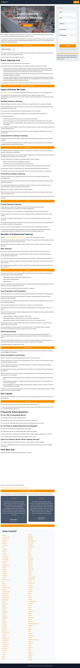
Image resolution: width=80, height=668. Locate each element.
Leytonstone (5, 555)
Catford (4, 636)
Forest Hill (4, 650)
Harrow (29, 609)
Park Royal (30, 587)
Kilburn (29, 550)
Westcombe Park (6, 591)
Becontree (25, 487)
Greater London (5, 579)
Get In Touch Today (28, 45)
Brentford (30, 615)
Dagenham (4, 545)
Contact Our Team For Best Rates (28, 85)
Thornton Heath (31, 577)
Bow (3, 581)
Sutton (29, 627)
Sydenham (30, 536)
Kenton (29, 605)
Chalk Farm (4, 642)
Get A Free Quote (27, 525)
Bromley (4, 577)
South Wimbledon (32, 601)
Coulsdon (30, 633)
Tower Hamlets (5, 597)
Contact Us (27, 270)
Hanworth (30, 655)
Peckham (4, 634)
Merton (29, 595)
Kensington (30, 558)
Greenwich (4, 607)
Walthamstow (5, 559)
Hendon (30, 556)
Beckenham (31, 542)
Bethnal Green (5, 599)
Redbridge (4, 549)
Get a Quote (26, 25)
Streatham (30, 562)
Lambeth (30, 534)
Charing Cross (5, 644)
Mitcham (30, 597)
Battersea (30, 560)
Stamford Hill (5, 593)
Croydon (30, 585)
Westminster (5, 648)
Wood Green (5, 611)
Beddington (30, 603)
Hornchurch (15, 487)
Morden (30, 607)
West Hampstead (32, 540)
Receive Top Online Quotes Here (28, 490)
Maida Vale (30, 546)
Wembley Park (31, 583)
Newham (4, 563)
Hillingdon (30, 653)
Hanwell (30, 619)
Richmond (30, 621)
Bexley (3, 601)
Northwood (30, 647)
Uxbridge (30, 659)
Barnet (3, 656)
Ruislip (29, 649)
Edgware (30, 571)
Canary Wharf (5, 595)
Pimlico (4, 654)
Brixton (3, 658)
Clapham (30, 548)
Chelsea (30, 554)
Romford (3, 487)
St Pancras (4, 627)
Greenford (30, 625)
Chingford (4, 553)
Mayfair (4, 652)
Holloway (4, 623)
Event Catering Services (7, 92)
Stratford (4, 569)
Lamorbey (4, 613)
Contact (76, 2)
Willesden (30, 564)
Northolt (30, 629)
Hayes (29, 651)
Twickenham (31, 635)
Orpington (30, 544)
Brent (29, 552)
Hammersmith (31, 579)
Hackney (4, 585)
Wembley (30, 589)
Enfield (3, 589)
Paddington (30, 538)
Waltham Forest (5, 565)
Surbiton (30, 643)
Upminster (20, 487)
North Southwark (6, 632)
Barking (4, 551)
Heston (29, 645)
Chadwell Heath (8, 487)
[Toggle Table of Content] (13, 49)
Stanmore (30, 599)
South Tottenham (6, 587)
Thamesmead (5, 557)
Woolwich (4, 571)
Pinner (29, 631)
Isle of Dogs (5, 603)
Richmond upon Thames (33, 623)
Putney (29, 581)
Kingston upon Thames (33, 639)
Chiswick (30, 591)
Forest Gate (4, 561)
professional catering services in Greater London (15, 237)
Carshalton (30, 611)
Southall (30, 637)
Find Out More (28, 147)
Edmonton (4, 573)
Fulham (30, 573)
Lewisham (4, 625)
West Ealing (31, 617)
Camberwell (5, 646)
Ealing (29, 613)
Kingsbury (30, 566)
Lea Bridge (4, 575)
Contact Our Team (28, 347)
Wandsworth (31, 569)
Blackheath (4, 617)
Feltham (30, 657)
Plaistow (4, 567)
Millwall (4, 605)
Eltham (3, 609)
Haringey (4, 615)
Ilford (3, 547)
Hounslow (30, 641)
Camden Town (5, 638)
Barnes (29, 593)
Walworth (4, 630)
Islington (4, 621)
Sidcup (3, 619)
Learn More (27, 201)
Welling (4, 583)
